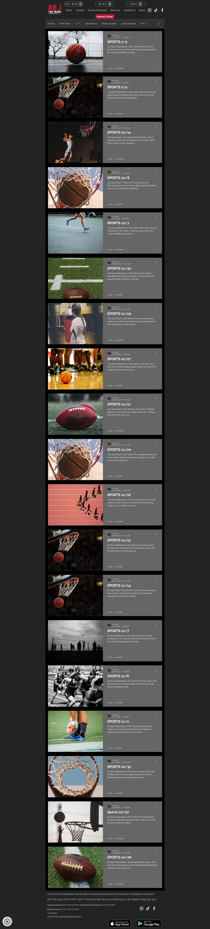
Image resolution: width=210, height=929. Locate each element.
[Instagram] (149, 10)
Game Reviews (91, 24)
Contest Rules (68, 894)
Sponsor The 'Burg (110, 894)
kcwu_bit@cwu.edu (71, 909)
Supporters (96, 894)
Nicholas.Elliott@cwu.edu (90, 905)
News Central (65, 24)
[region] (8, 922)
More (143, 24)
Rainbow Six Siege (109, 24)
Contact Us (123, 894)
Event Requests (136, 894)
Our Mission (149, 894)
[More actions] (157, 36)
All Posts (51, 24)
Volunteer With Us (82, 894)
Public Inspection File (56, 905)
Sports (78, 24)
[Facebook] (162, 10)
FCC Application (52, 913)
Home (50, 894)
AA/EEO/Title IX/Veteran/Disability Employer (64, 916)
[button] (80, 10)
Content (57, 894)
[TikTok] (156, 10)
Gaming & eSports (128, 24)
